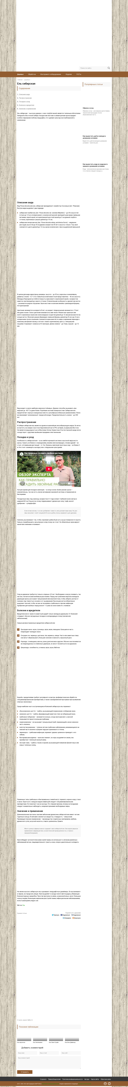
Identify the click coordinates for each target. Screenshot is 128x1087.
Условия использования (84, 1083)
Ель (23, 905)
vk (109, 1083)
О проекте (43, 1079)
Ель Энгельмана (37, 1042)
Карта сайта (95, 1079)
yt (105, 1083)
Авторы (86, 1079)
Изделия (69, 74)
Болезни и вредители (25, 105)
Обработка (32, 74)
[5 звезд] (33, 1008)
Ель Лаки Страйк (54, 1042)
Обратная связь (106, 1079)
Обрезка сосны (88, 108)
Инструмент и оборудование (50, 74)
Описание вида (23, 94)
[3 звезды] (33, 966)
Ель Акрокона (21, 1042)
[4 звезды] (33, 987)
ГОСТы (78, 74)
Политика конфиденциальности (72, 1079)
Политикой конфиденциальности (50, 1083)
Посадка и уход (23, 101)
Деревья (20, 74)
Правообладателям (54, 1079)
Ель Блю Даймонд (70, 1042)
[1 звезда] (33, 924)
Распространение (24, 98)
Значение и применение (26, 109)
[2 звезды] (33, 945)
